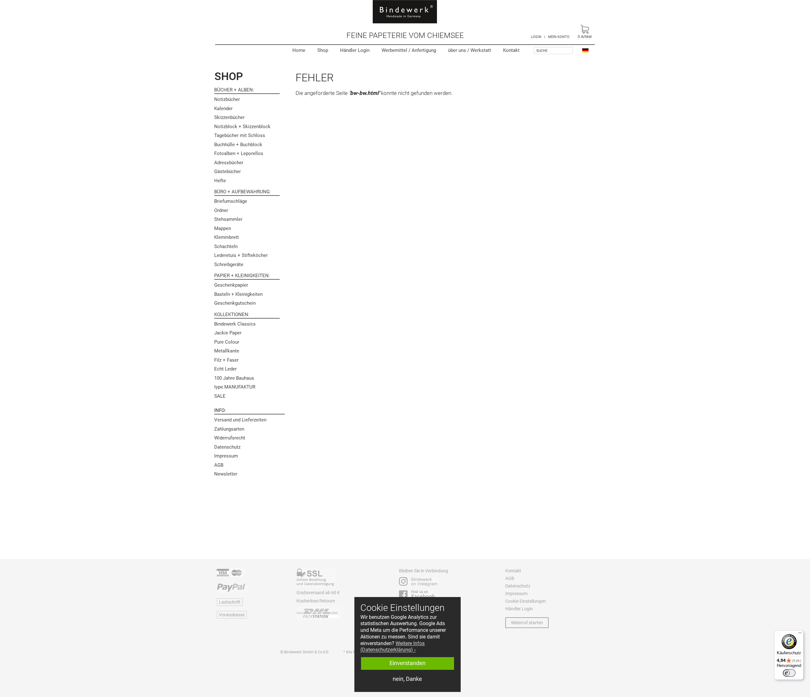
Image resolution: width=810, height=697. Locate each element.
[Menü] (800, 634)
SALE (220, 396)
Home (298, 50)
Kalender (223, 108)
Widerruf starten (527, 622)
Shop (322, 50)
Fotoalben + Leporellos (238, 153)
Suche (541, 51)
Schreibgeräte (228, 264)
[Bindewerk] (405, 11)
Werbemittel (409, 50)
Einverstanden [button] (407, 663)
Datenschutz (227, 447)
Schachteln (226, 246)
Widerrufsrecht (229, 438)
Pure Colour (226, 342)
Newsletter (225, 474)
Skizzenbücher (229, 117)
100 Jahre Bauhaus (234, 378)
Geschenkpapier (231, 285)
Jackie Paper (227, 333)
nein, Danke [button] (407, 679)
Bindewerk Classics (235, 324)
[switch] (789, 673)
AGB (218, 465)
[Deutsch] (585, 50)
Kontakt (511, 50)
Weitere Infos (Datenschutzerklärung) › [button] (392, 646)
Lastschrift (229, 602)
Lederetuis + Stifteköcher (241, 255)
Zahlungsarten (229, 429)
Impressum (226, 456)
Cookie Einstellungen (525, 601)
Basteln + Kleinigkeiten (238, 294)
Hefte (220, 181)
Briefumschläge (230, 201)
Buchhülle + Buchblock (238, 144)
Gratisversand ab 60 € (318, 592)
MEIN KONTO (559, 37)
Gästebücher (227, 171)
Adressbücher (228, 162)
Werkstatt (469, 50)
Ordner (221, 210)
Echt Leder (225, 369)
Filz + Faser (226, 360)
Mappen (222, 228)
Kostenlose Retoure (315, 600)
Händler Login (355, 50)
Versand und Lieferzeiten (240, 420)
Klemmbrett (226, 237)
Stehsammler (228, 219)
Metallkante (226, 351)
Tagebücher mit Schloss (239, 135)
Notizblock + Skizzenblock (242, 126)
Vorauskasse (232, 614)
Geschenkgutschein (235, 303)
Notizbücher (227, 99)
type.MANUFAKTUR (234, 387)
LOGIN (536, 37)
